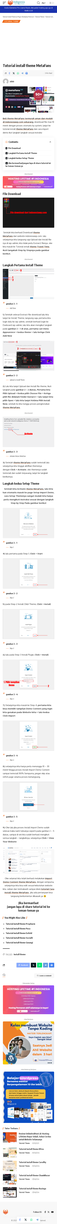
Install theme (20, 954)
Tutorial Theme (11, 21)
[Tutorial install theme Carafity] (10, 1166)
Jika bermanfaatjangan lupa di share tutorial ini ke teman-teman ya (28, 164)
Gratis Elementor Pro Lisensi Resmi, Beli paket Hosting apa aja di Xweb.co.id (28, 9)
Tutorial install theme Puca (18, 928)
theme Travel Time (39, 246)
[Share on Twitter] (14, 73)
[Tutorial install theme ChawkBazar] (10, 1179)
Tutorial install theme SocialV (19, 938)
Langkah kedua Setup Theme (21, 158)
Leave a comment (45, 975)
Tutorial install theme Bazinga (32, 1188)
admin (12, 81)
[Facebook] (45, 1212)
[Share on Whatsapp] (18, 73)
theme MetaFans (24, 129)
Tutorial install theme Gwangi (19, 942)
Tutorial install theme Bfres (31, 1149)
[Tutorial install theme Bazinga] (10, 1192)
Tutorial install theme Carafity (32, 1162)
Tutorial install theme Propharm (20, 924)
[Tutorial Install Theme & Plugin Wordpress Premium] (16, 3)
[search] (38, 3)
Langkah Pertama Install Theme (22, 153)
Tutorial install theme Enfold (19, 933)
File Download (14, 148)
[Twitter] (48, 1212)
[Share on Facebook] (9, 73)
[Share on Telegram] (22, 73)
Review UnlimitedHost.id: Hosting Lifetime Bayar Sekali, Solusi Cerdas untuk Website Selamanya (35, 1136)
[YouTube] (52, 1212)
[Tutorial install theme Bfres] (10, 1153)
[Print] (26, 73)
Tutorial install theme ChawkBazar (34, 1175)
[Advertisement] (28, 42)
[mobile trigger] (5, 3)
